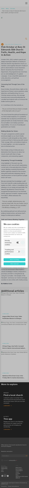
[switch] (18, 242)
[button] (14, 242)
